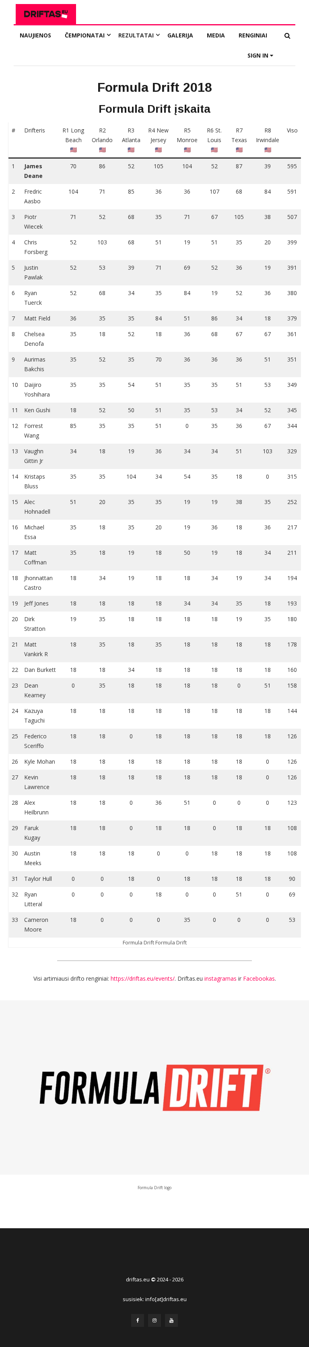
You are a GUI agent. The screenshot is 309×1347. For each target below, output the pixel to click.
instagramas (220, 978)
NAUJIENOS (35, 35)
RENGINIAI (253, 35)
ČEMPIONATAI (85, 35)
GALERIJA (180, 35)
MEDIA (216, 35)
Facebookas (259, 978)
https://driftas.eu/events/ (143, 978)
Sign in (258, 55)
